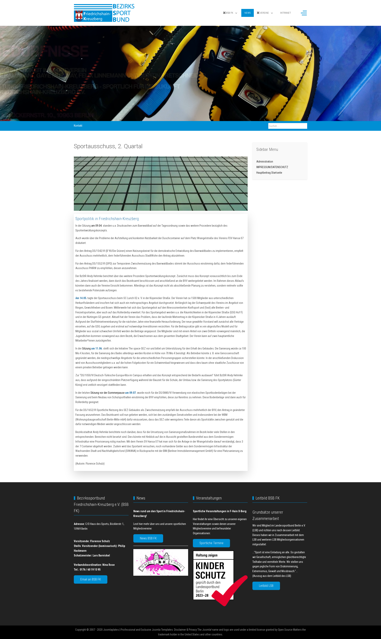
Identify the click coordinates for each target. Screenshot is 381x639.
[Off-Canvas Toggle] (304, 13)
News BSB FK (148, 538)
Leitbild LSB (266, 586)
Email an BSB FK (90, 579)
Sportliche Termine (211, 543)
